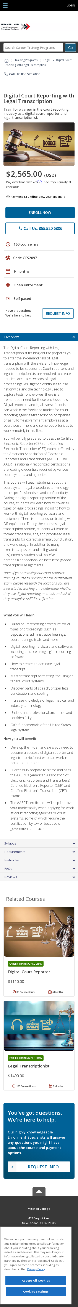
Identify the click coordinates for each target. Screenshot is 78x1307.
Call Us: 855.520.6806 (22, 74)
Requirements (15, 851)
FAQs (8, 868)
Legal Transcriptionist (29, 1066)
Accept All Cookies (36, 1280)
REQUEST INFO (58, 313)
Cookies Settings (36, 1291)
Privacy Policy (36, 1269)
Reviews (10, 877)
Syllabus (10, 843)
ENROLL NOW (40, 212)
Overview (11, 337)
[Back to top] (39, 1208)
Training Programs (26, 60)
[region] (36, 1265)
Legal (47, 60)
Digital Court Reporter (29, 971)
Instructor (11, 860)
